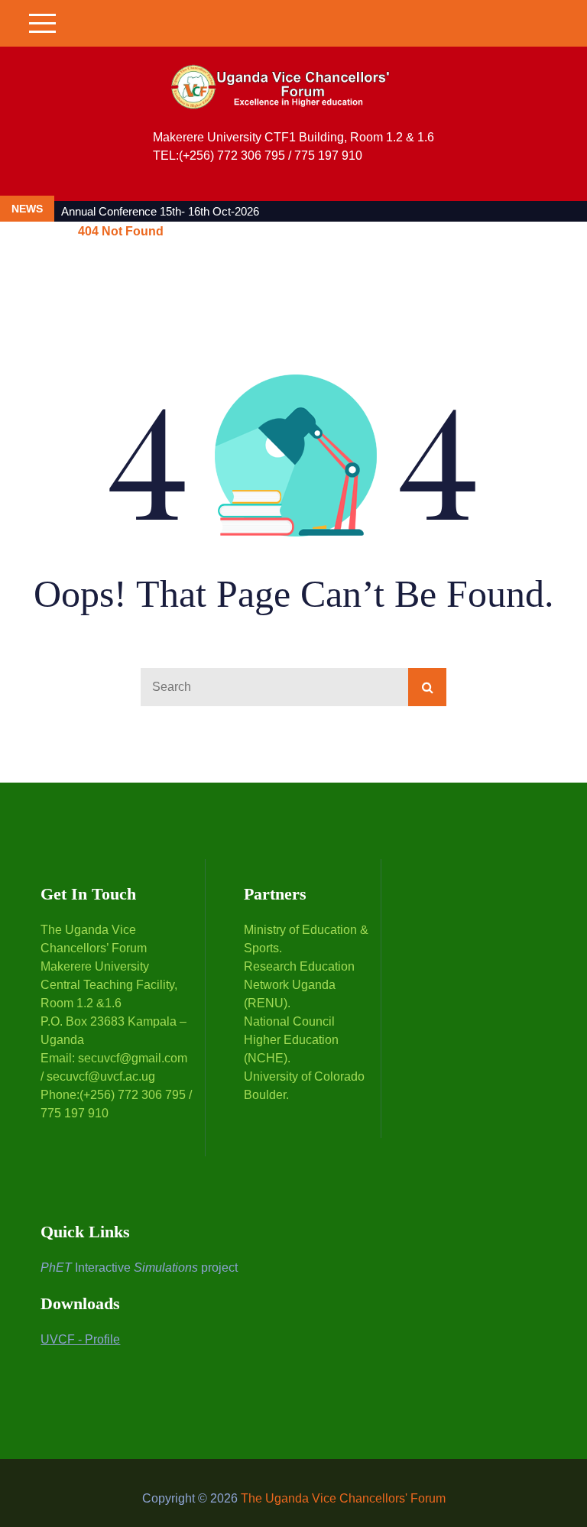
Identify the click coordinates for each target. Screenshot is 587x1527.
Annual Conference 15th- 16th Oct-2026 (160, 211)
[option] (259, 211)
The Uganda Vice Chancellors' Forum (343, 1498)
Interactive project (139, 1267)
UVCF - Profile (80, 1339)
